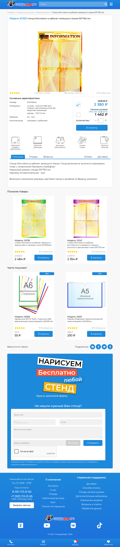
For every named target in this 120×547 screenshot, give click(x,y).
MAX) (29, 499)
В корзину (43, 257)
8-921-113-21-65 (21, 491)
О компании (53, 479)
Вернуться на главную (17, 347)
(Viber (14, 499)
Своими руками (98, 110)
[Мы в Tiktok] (99, 525)
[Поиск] (106, 4)
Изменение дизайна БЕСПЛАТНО (15, 147)
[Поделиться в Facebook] (98, 346)
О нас (53, 490)
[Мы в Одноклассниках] (20, 525)
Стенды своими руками (91, 492)
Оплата (88, 156)
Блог (53, 502)
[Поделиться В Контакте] (92, 346)
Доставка (103, 156)
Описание (17, 156)
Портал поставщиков (53, 506)
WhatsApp (22, 499)
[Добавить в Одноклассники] (110, 346)
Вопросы (48, 156)
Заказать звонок (74, 93)
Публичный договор (53, 498)
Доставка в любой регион (60, 146)
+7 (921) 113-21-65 (21, 496)
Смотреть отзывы (42, 93)
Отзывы (33, 156)
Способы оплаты (91, 488)
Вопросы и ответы (91, 504)
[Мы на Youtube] (46, 525)
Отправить (93, 443)
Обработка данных (92, 508)
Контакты (53, 486)
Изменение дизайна (91, 500)
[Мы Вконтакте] (73, 525)
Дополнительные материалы (91, 496)
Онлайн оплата (82, 146)
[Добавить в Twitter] (104, 346)
